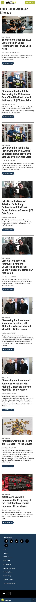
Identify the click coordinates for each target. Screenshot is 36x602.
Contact (5, 553)
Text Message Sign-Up (9, 583)
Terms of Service (8, 579)
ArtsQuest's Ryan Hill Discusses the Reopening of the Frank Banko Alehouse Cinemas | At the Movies (16, 501)
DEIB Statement (7, 557)
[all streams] (33, 600)
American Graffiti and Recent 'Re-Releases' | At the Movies (17, 442)
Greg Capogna (5, 333)
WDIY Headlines (6, 37)
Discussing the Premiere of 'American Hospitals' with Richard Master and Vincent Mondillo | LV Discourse (16, 325)
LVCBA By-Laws (7, 572)
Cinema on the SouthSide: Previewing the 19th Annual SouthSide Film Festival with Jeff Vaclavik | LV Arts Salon (17, 96)
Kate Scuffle (5, 104)
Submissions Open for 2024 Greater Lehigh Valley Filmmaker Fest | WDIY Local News (17, 44)
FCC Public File (7, 564)
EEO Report (6, 560)
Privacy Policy (7, 575)
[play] (3, 600)
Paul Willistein (5, 217)
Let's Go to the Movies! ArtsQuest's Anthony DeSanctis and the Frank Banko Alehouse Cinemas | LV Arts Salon (17, 207)
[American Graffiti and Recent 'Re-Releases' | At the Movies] (17, 426)
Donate (30, 2)
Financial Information (9, 568)
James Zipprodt (5, 52)
